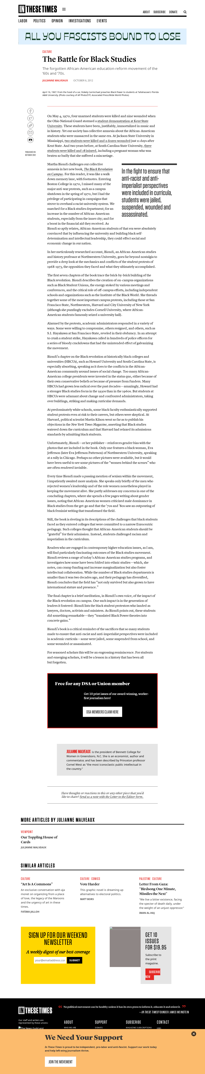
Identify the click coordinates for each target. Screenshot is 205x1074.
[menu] (64, 9)
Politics (39, 20)
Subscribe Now (152, 974)
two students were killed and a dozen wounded (98, 141)
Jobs (159, 1028)
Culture (47, 51)
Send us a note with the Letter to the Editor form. (111, 797)
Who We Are (70, 1027)
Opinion (57, 20)
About (146, 12)
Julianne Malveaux (55, 80)
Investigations (80, 20)
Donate (173, 12)
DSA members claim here (102, 712)
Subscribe (160, 12)
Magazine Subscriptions (139, 1027)
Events (102, 20)
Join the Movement (60, 1061)
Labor (22, 20)
